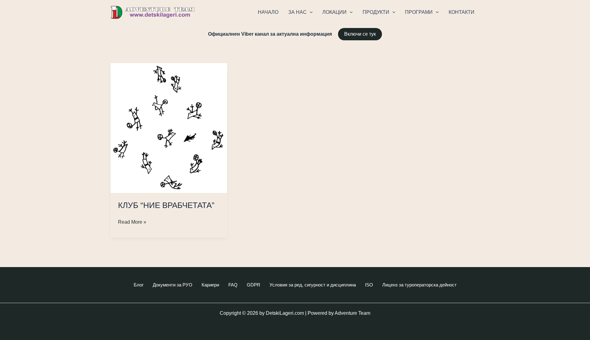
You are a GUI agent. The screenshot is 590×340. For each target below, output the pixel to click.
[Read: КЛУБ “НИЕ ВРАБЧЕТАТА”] (169, 127)
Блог (139, 284)
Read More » (132, 222)
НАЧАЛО (268, 12)
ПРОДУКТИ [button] (376, 12)
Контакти (461, 12)
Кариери (210, 284)
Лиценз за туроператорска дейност (419, 284)
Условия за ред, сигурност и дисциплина (312, 284)
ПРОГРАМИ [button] (419, 12)
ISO (369, 284)
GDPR (253, 284)
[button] (310, 12)
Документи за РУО (172, 284)
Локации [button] (334, 12)
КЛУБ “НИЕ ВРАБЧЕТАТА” (166, 205)
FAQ (233, 284)
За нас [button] (297, 12)
